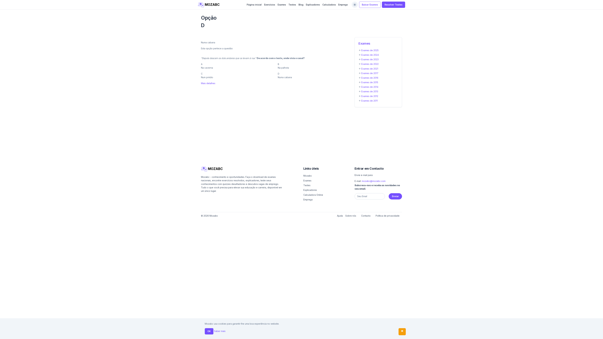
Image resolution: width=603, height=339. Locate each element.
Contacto (366, 215)
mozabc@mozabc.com (374, 181)
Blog (301, 4)
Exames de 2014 (369, 87)
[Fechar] (402, 331)
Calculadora (329, 4)
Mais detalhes (208, 83)
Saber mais (219, 331)
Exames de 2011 (369, 100)
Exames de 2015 (369, 82)
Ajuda (340, 215)
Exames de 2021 (369, 68)
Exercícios (269, 4)
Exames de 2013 (369, 91)
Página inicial (254, 4)
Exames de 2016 (369, 77)
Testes (292, 4)
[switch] (355, 5)
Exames (282, 4)
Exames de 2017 (369, 73)
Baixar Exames (370, 4)
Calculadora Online (313, 195)
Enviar (395, 196)
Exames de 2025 (370, 50)
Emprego (343, 4)
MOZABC (212, 5)
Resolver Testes (393, 4)
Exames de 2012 (369, 96)
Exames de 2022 (370, 64)
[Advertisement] (295, 133)
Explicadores (313, 4)
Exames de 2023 (370, 59)
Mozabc (307, 175)
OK (209, 331)
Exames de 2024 (370, 55)
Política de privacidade (387, 215)
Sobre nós (350, 215)
